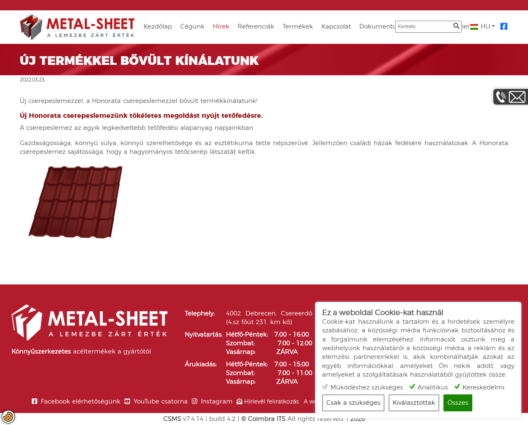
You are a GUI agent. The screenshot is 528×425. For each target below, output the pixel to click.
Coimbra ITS (266, 419)
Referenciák (256, 27)
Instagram (217, 402)
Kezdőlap (158, 27)
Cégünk (192, 27)
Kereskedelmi (483, 387)
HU (484, 27)
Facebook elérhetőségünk (80, 402)
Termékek (298, 27)
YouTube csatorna (161, 402)
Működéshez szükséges (366, 387)
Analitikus (432, 387)
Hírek (221, 27)
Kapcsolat (336, 27)
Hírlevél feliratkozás (271, 402)
